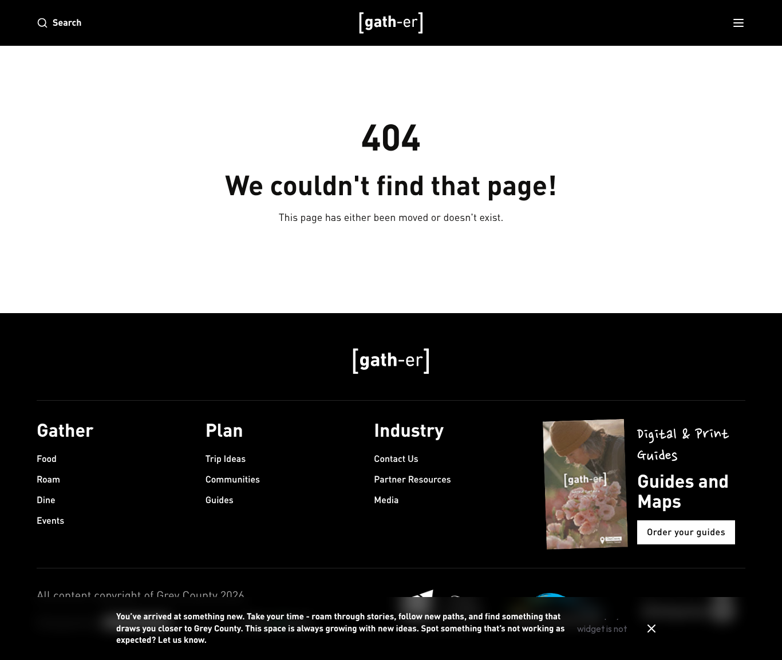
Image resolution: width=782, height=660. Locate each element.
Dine (46, 500)
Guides (220, 500)
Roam (48, 479)
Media (386, 500)
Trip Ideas (226, 458)
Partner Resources (412, 479)
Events (50, 520)
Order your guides (686, 532)
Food (47, 458)
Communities (233, 479)
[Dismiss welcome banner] (651, 628)
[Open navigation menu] (738, 23)
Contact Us (396, 458)
